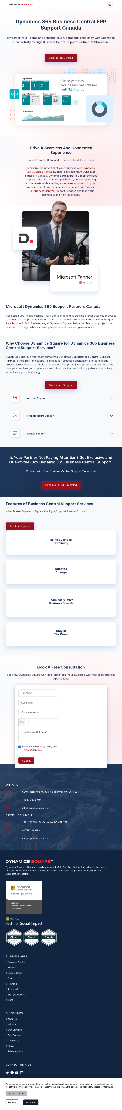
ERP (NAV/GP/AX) (17, 995)
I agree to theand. (39, 748)
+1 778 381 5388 (31, 830)
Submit (26, 760)
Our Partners (14, 1035)
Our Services (15, 1030)
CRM (10, 1000)
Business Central (17, 962)
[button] (22, 722)
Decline (12, 1102)
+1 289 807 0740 (31, 799)
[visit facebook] (12, 1072)
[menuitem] (110, 5)
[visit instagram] (16, 1072)
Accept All (31, 1102)
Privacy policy (15, 1051)
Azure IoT (13, 989)
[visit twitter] (7, 1072)
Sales (11, 978)
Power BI (12, 984)
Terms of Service (31, 750)
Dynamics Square (20, 632)
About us (12, 1019)
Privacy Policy (44, 746)
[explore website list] (117, 5)
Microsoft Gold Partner (26, 323)
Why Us (12, 1024)
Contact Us (14, 1041)
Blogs (11, 1046)
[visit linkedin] (21, 1072)
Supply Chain (15, 973)
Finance (12, 967)
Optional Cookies (16, 1093)
